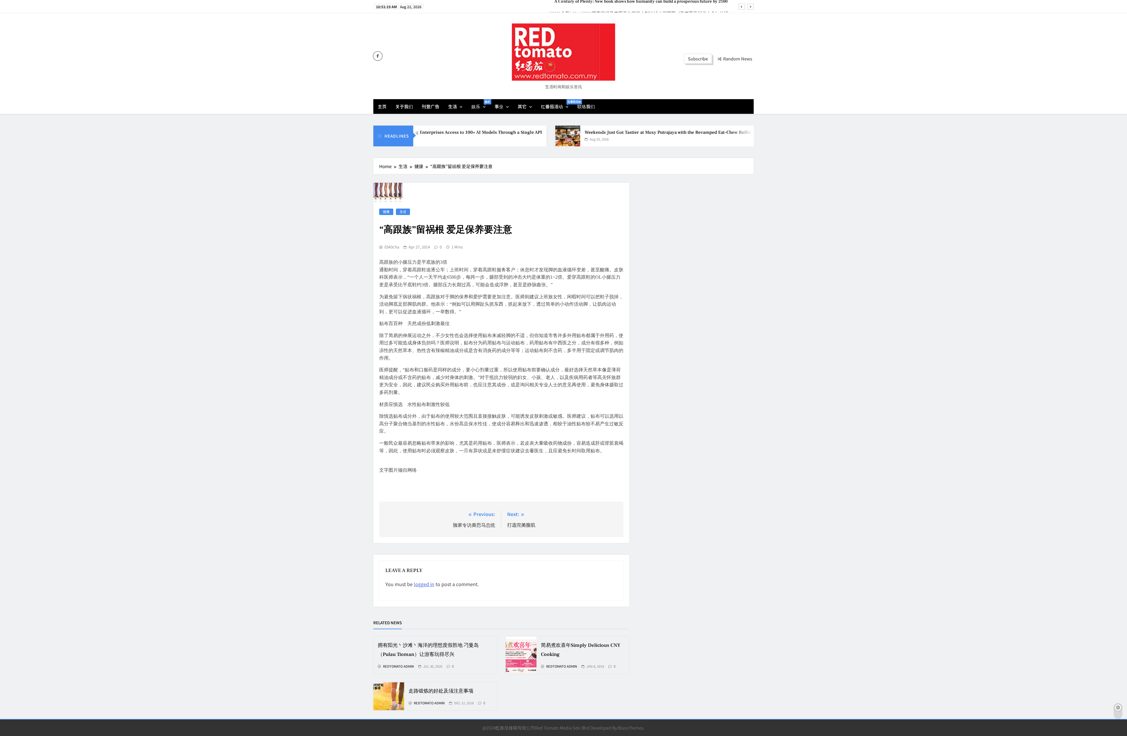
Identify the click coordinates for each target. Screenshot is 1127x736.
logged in (424, 584)
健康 (386, 211)
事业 (499, 106)
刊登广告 (430, 106)
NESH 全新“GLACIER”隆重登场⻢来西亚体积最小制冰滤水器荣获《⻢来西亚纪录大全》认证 (638, 6)
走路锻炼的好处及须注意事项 (441, 691)
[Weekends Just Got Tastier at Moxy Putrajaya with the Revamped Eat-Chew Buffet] (543, 136)
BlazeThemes (631, 728)
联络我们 (586, 106)
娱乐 (480, 104)
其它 (522, 106)
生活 (452, 106)
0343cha (391, 247)
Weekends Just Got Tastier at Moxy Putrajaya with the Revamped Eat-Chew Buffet (643, 132)
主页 (382, 106)
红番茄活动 (557, 104)
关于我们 (404, 106)
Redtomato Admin (398, 666)
